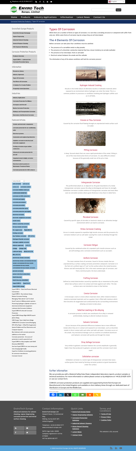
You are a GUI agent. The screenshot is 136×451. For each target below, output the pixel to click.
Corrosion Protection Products (21, 21)
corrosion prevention (19, 205)
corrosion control (25, 187)
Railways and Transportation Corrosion (24, 111)
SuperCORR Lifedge (18, 286)
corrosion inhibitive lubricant (21, 190)
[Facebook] (53, 394)
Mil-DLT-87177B (28, 251)
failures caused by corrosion (21, 223)
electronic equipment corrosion (22, 217)
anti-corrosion (17, 183)
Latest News (83, 17)
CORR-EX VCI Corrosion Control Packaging (24, 322)
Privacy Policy (106, 417)
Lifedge (15, 248)
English (114, 1)
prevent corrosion (18, 271)
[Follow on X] (42, 1)
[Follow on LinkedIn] (46, 1)
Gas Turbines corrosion (19, 236)
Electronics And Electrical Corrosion (23, 115)
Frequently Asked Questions (21, 88)
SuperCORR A (17, 283)
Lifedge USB (22, 248)
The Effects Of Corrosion (20, 81)
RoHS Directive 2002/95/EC (20, 280)
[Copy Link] (97, 394)
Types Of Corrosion (18, 78)
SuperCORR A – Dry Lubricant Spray (22, 294)
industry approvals (18, 245)
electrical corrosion (18, 214)
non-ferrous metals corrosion (21, 257)
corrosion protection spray (20, 208)
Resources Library (18, 71)
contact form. (63, 379)
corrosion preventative (19, 202)
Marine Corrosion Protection (21, 108)
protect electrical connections (21, 274)
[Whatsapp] (75, 394)
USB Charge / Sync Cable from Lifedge (23, 320)
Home (14, 17)
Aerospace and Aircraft (19, 104)
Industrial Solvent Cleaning (20, 40)
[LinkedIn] (116, 448)
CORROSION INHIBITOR (20, 193)
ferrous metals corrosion (20, 227)
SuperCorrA (26, 283)
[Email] (82, 394)
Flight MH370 (28, 230)
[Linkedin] (60, 394)
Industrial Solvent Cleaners (82, 423)
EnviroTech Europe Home (81, 412)
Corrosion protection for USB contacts (24, 170)
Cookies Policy (106, 420)
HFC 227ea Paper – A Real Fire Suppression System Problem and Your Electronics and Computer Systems (24, 327)
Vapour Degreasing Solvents (82, 415)
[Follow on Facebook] (39, 1)
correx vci (16, 187)
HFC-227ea (31, 236)
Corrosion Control (17, 356)
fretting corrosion (18, 233)
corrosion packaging (18, 199)
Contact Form (77, 435)
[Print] (89, 394)
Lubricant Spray (17, 251)
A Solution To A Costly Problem (22, 85)
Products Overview (18, 56)
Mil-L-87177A (16, 254)
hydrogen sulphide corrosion (21, 242)
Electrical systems (18, 133)
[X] (67, 394)
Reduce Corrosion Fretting (19, 296)
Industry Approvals (18, 74)
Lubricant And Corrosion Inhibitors (22, 308)
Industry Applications (45, 17)
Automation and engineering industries (24, 137)
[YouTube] (121, 448)
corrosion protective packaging (22, 211)
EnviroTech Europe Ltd (112, 383)
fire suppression (17, 230)
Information (66, 17)
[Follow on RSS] (35, 1)
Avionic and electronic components (23, 124)
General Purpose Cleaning (20, 43)
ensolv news (16, 220)
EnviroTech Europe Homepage (21, 33)
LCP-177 (28, 245)
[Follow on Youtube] (50, 1)
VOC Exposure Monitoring (20, 47)
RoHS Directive (17, 277)
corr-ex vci (26, 183)
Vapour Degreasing (18, 36)
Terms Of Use (106, 414)
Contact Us (99, 17)
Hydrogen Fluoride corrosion (21, 239)
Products (25, 17)
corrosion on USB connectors (21, 196)
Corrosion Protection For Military (22, 101)
